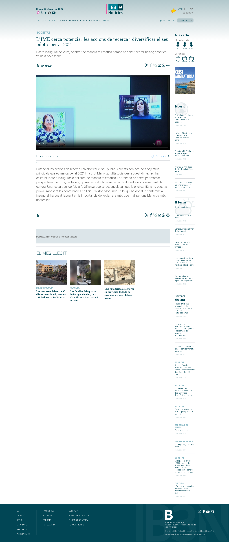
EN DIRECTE (22, 525)
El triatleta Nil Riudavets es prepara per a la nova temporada (184, 153)
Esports (52, 20)
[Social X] (42, 13)
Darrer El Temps (184, 441)
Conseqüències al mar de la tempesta (184, 230)
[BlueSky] (58, 13)
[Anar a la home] (38, 13)
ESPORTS (47, 520)
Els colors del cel (182, 430)
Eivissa (83, 20)
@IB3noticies (158, 156)
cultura (179, 483)
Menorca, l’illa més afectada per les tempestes (182, 244)
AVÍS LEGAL (188, 534)
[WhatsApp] (164, 65)
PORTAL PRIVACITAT (199, 534)
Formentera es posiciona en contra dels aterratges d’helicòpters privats (183, 391)
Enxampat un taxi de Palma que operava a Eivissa (184, 411)
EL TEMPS (47, 515)
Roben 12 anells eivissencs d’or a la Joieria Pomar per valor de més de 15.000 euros (185, 369)
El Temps (42, 20)
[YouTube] (54, 13)
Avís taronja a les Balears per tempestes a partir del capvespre (184, 278)
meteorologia (44, 288)
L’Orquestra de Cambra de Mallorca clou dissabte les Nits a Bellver (184, 489)
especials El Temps (181, 426)
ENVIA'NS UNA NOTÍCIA (79, 520)
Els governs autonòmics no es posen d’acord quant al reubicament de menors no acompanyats (184, 330)
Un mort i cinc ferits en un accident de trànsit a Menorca (184, 349)
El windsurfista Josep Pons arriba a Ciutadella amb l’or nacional (184, 118)
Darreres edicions (182, 207)
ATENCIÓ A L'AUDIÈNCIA (177, 534)
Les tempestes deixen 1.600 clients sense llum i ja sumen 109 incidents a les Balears (184, 261)
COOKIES (167, 534)
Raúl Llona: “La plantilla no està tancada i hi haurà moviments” (184, 185)
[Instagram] (49, 13)
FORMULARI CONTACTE (79, 515)
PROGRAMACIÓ (23, 534)
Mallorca (63, 20)
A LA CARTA (22, 529)
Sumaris (107, 20)
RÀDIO (19, 520)
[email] (159, 65)
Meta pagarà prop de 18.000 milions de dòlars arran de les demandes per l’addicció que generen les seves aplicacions (184, 466)
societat (179, 362)
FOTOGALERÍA (49, 525)
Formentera (94, 20)
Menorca (73, 20)
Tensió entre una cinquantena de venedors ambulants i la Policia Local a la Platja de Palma (184, 308)
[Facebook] (45, 13)
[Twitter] (147, 65)
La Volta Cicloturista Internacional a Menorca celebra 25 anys (183, 136)
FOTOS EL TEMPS (76, 525)
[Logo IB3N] (114, 9)
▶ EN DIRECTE (167, 20)
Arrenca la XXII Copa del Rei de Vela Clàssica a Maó (185, 169)
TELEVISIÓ (21, 515)
